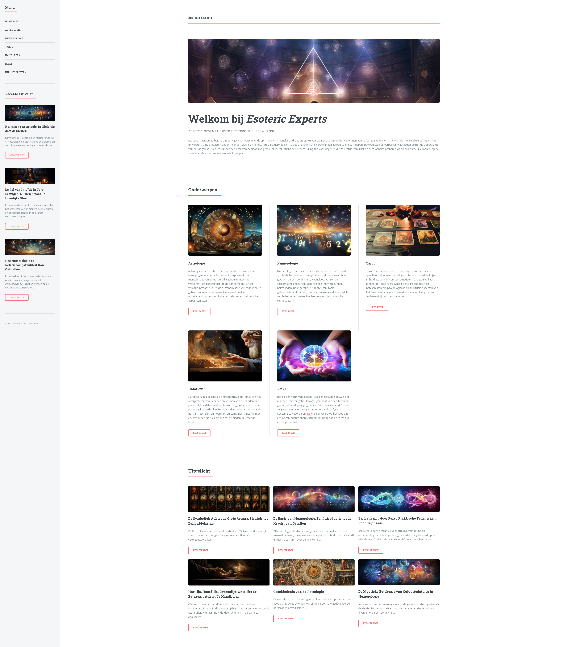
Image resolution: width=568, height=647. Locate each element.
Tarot (9, 46)
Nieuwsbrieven (15, 72)
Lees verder (201, 550)
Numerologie (14, 38)
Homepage (12, 21)
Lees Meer (199, 311)
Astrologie (13, 29)
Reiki (310, 413)
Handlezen (13, 55)
